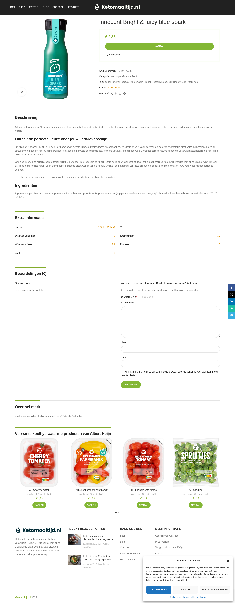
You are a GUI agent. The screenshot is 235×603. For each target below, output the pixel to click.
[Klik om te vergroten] (22, 92)
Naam (125, 342)
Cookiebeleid (175, 597)
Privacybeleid (162, 542)
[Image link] (38, 530)
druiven (116, 82)
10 (218, 236)
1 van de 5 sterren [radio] (142, 297)
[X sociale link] (112, 93)
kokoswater (136, 82)
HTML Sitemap (128, 560)
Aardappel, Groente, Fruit (123, 76)
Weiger (185, 589)
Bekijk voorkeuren (214, 589)
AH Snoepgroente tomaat (143, 489)
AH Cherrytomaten (39, 489)
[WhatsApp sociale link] (120, 93)
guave (125, 82)
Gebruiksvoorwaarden (166, 536)
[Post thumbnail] (74, 541)
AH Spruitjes (195, 489)
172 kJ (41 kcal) (106, 227)
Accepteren (159, 589)
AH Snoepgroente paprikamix (92, 489)
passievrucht (160, 82)
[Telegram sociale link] (124, 93)
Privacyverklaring (190, 597)
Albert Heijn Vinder (130, 554)
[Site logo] (117, 7)
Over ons (125, 547)
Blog (122, 542)
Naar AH (159, 46)
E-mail (125, 357)
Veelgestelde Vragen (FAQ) (169, 547)
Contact (159, 554)
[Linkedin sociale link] (116, 93)
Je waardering (129, 297)
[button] (228, 560)
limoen (148, 82)
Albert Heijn (114, 88)
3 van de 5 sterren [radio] (147, 297)
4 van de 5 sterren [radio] (150, 297)
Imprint (203, 597)
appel (108, 82)
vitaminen (193, 82)
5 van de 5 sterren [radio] (152, 297)
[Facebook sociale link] (108, 93)
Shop (123, 536)
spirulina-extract (177, 82)
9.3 (113, 244)
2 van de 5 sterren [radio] (145, 297)
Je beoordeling (129, 302)
